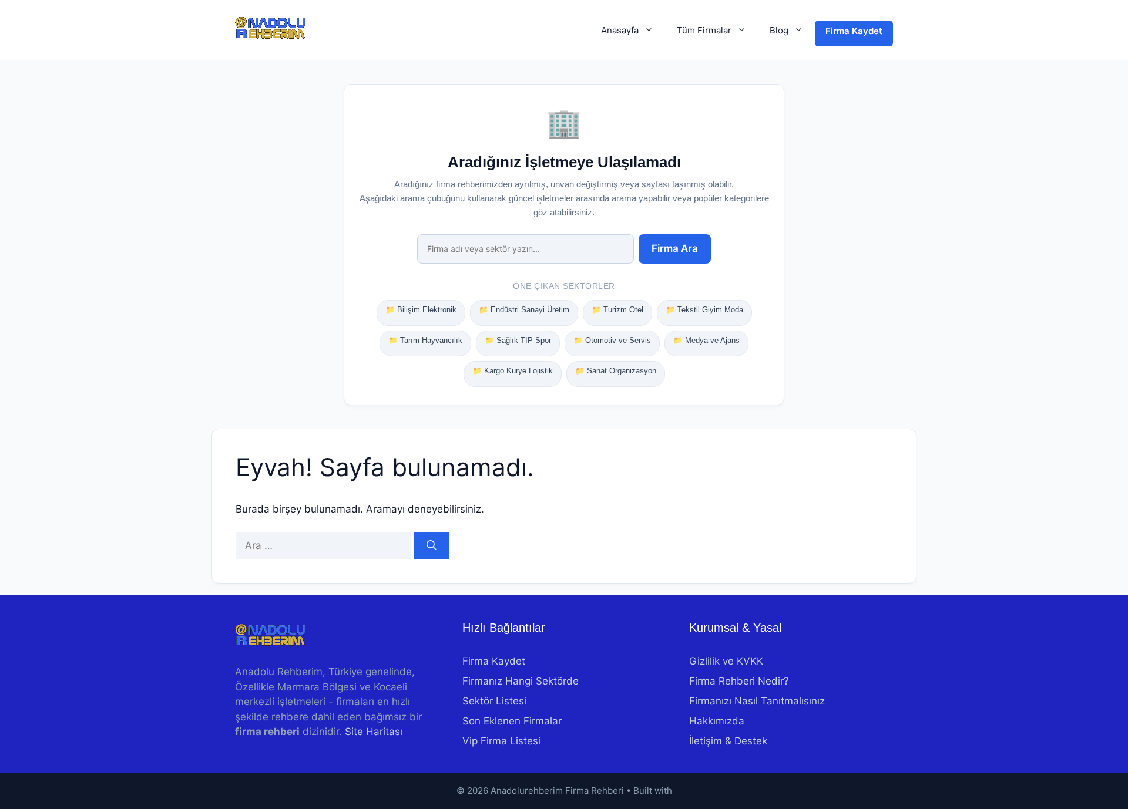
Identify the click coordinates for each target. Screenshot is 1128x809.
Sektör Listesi (494, 701)
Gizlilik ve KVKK (726, 661)
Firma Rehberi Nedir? (739, 681)
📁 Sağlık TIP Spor (518, 340)
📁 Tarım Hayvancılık (425, 340)
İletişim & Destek (728, 741)
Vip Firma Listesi (501, 741)
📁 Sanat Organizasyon (615, 370)
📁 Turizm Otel (617, 309)
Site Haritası (373, 731)
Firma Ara (675, 248)
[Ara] (431, 546)
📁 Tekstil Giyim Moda (704, 309)
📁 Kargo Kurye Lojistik (512, 370)
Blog (779, 30)
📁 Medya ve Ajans (706, 340)
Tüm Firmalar (704, 30)
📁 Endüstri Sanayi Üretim (524, 309)
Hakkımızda (716, 721)
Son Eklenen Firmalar (512, 721)
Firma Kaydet (853, 30)
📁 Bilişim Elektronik (420, 309)
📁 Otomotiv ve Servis (612, 340)
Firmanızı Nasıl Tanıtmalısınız (757, 701)
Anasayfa (620, 30)
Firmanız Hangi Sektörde (520, 681)
